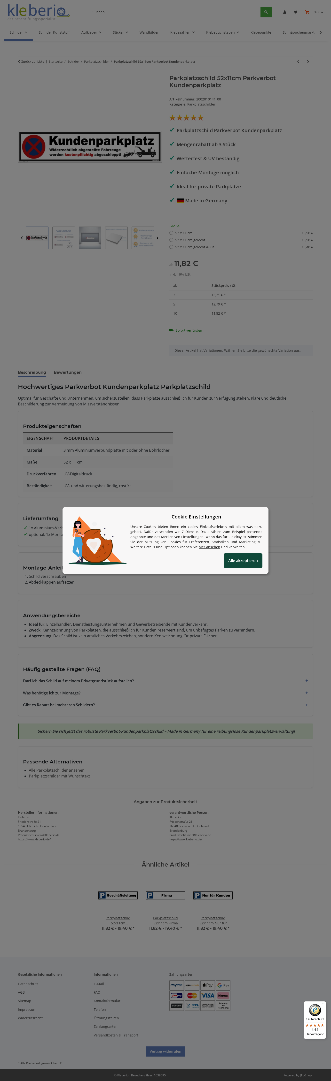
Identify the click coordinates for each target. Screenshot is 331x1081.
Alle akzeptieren (243, 560)
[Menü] (323, 1004)
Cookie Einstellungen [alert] (196, 516)
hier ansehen (209, 547)
